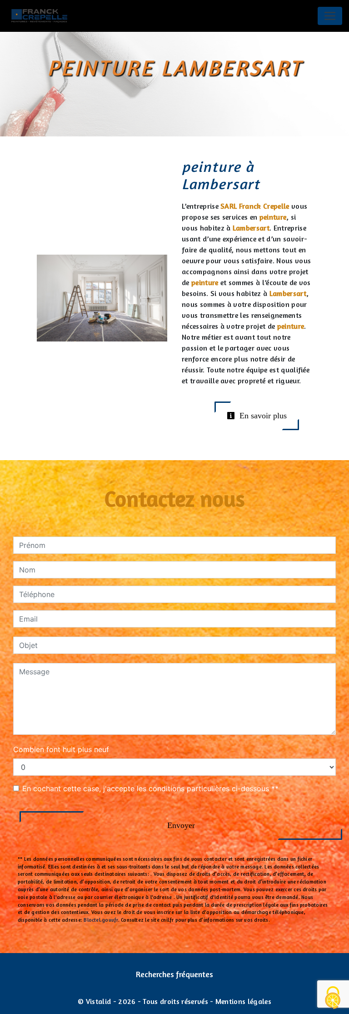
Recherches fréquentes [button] (174, 974)
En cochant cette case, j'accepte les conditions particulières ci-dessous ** (150, 788)
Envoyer (181, 825)
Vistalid (98, 1001)
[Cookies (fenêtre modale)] (333, 998)
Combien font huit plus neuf (61, 749)
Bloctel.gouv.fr (101, 920)
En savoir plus (262, 415)
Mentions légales (242, 1001)
